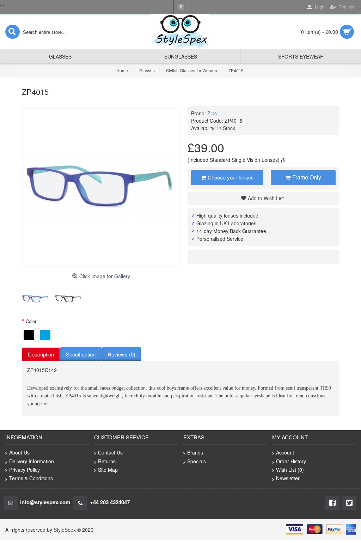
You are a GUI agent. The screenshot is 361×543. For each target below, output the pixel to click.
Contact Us (110, 452)
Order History (291, 461)
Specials (196, 461)
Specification (81, 354)
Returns (107, 461)
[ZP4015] (35, 299)
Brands (195, 452)
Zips (212, 113)
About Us (19, 452)
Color (31, 321)
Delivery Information (31, 461)
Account (285, 452)
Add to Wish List (266, 198)
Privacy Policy (24, 469)
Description (41, 354)
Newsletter (288, 478)
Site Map (108, 469)
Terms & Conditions (31, 478)
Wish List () (290, 469)
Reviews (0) (121, 354)
